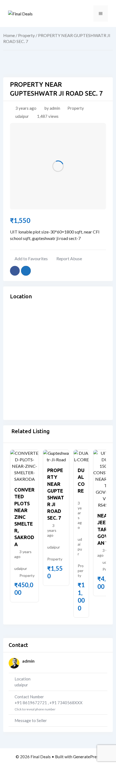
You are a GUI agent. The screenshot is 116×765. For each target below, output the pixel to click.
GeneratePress (86, 756)
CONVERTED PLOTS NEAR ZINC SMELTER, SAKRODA (24, 517)
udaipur (22, 116)
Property (26, 35)
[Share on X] (26, 271)
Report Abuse (69, 258)
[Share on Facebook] (15, 271)
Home (9, 35)
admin (28, 660)
